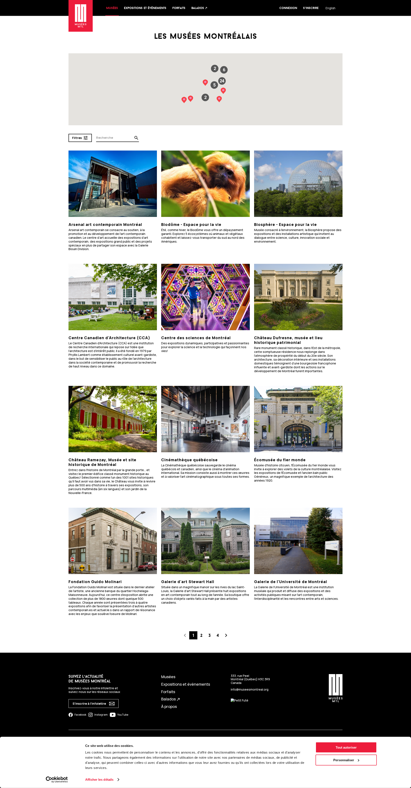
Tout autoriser (346, 747)
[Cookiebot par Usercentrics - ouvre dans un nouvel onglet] (57, 779)
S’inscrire (311, 8)
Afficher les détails (99, 779)
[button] (222, 81)
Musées (112, 8)
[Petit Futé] (239, 700)
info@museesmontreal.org (249, 689)
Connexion (288, 8)
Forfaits (178, 8)
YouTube (122, 714)
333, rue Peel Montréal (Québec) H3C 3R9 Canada (250, 679)
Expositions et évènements (145, 8)
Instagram (101, 714)
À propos (169, 706)
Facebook (80, 714)
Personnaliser (343, 760)
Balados (199, 8)
